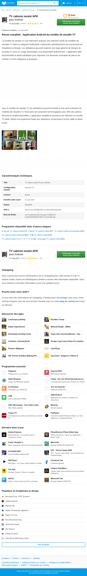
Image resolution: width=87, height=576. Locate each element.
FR (79, 3)
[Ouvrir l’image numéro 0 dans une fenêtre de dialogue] (19, 140)
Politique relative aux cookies (34, 563)
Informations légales (10, 565)
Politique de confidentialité (59, 563)
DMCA (24, 565)
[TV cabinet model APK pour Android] (4, 19)
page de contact (67, 301)
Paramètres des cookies (39, 565)
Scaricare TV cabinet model (13, 231)
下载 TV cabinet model (39, 235)
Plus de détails (43, 545)
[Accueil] (3, 10)
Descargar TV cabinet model (49, 239)
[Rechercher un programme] (54, 3)
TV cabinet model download (13, 235)
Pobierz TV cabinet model (38, 231)
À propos (5, 558)
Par (14, 23)
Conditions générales (10, 563)
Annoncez (26, 558)
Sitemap (36, 558)
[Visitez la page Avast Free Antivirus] (71, 16)
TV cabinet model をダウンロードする (17, 239)
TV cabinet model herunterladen (67, 231)
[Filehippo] (8, 3)
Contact (15, 558)
